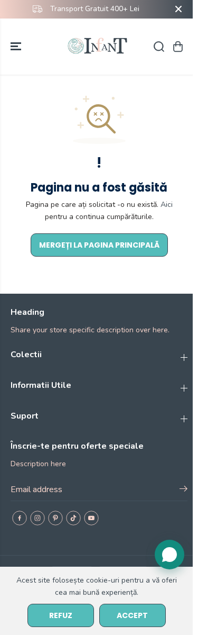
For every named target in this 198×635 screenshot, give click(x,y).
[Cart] (177, 46)
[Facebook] (20, 518)
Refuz (60, 615)
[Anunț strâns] (178, 9)
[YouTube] (91, 518)
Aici (167, 204)
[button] (17, 47)
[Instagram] (37, 518)
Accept (132, 615)
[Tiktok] (73, 518)
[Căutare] (158, 46)
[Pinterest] (55, 518)
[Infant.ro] (99, 46)
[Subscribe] (183, 490)
